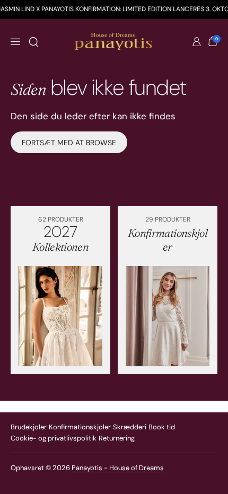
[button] (33, 42)
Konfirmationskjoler (80, 426)
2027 (60, 237)
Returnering (117, 438)
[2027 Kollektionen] (60, 316)
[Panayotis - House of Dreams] (114, 42)
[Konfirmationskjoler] (167, 316)
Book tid (161, 426)
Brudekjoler (29, 426)
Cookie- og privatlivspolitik (54, 438)
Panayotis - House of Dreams (118, 467)
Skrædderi (129, 426)
